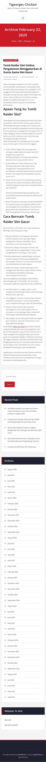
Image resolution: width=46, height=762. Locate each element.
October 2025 (12, 526)
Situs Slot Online (27, 77)
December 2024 (13, 583)
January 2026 (12, 509)
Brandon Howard (12, 77)
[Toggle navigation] (23, 18)
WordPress (22, 754)
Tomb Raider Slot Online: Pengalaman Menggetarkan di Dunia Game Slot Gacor (22, 69)
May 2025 (11, 555)
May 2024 (11, 623)
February (27, 41)
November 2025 (13, 521)
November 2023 (13, 657)
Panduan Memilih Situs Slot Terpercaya (22, 447)
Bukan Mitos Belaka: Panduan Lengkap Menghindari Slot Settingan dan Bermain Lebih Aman (25, 430)
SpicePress (37, 754)
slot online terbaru (10, 79)
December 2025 (13, 515)
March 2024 (12, 634)
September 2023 (14, 668)
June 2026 (11, 481)
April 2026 (11, 492)
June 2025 (11, 549)
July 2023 (11, 680)
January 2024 (12, 646)
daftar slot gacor (19, 326)
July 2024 (11, 612)
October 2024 (12, 595)
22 (33, 41)
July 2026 (11, 475)
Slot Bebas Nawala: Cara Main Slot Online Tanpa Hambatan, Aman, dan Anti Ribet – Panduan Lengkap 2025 (23, 411)
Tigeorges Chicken (23, 4)
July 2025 (11, 543)
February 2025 (13, 572)
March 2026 (12, 498)
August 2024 (12, 606)
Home (14, 41)
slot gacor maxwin (11, 725)
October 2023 (12, 663)
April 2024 (11, 629)
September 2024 (14, 600)
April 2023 (11, 697)
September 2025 (14, 532)
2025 (20, 41)
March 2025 (12, 566)
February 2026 (13, 503)
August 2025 (12, 538)
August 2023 (12, 674)
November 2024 (13, 589)
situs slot (8, 720)
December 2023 (13, 651)
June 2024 (11, 617)
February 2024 (13, 640)
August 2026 (12, 469)
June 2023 (11, 686)
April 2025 (11, 560)
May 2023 (11, 691)
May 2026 (11, 486)
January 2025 (12, 577)
